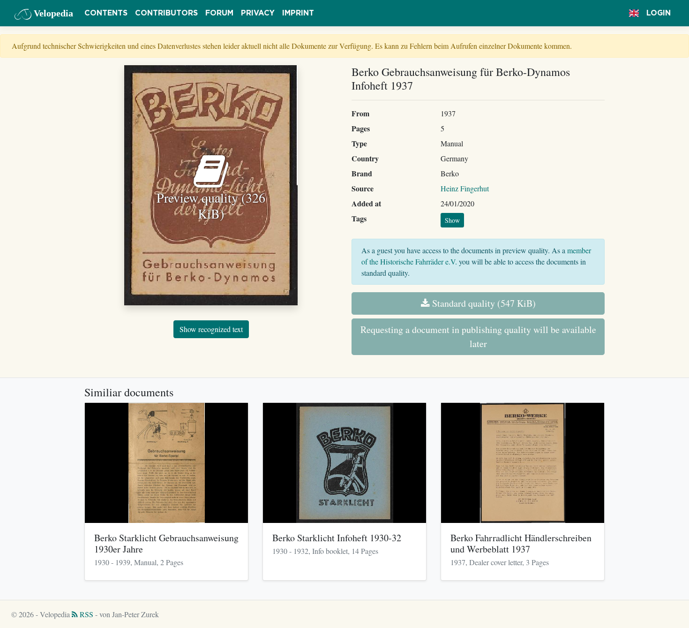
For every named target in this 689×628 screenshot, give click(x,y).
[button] (634, 13)
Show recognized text (211, 329)
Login (658, 13)
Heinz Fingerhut (465, 188)
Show (452, 220)
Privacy (258, 13)
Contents (105, 13)
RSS (85, 614)
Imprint (298, 13)
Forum (219, 13)
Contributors (166, 13)
